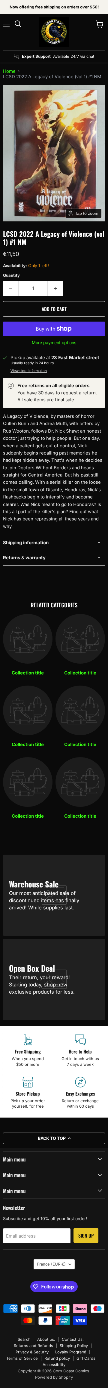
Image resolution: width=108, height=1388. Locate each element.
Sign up (86, 1235)
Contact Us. (73, 1339)
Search (24, 1339)
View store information (28, 371)
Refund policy (57, 1358)
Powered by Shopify (54, 1377)
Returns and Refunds (33, 1345)
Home (9, 71)
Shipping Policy (74, 1345)
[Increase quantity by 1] (55, 288)
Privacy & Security (32, 1351)
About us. (46, 1339)
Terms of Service (22, 1358)
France (51, 1264)
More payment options (54, 342)
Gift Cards (85, 1358)
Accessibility (54, 1364)
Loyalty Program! (70, 1351)
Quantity (11, 275)
